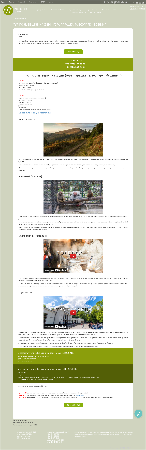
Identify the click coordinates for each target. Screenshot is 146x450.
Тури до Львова (41, 10)
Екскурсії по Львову (58, 10)
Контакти (51, 2)
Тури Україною (95, 13)
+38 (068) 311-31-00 (53, 436)
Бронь (3, 2)
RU (137, 2)
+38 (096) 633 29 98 (75, 67)
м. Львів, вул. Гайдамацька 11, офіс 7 (58, 432)
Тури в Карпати (92, 10)
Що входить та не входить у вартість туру (34, 113)
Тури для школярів (79, 13)
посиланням (80, 395)
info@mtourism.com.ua (23, 438)
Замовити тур (73, 52)
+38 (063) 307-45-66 (136, 6)
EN (140, 2)
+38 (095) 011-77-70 (53, 434)
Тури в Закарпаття (109, 10)
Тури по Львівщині (76, 10)
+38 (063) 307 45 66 (75, 64)
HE (143, 2)
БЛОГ (43, 2)
